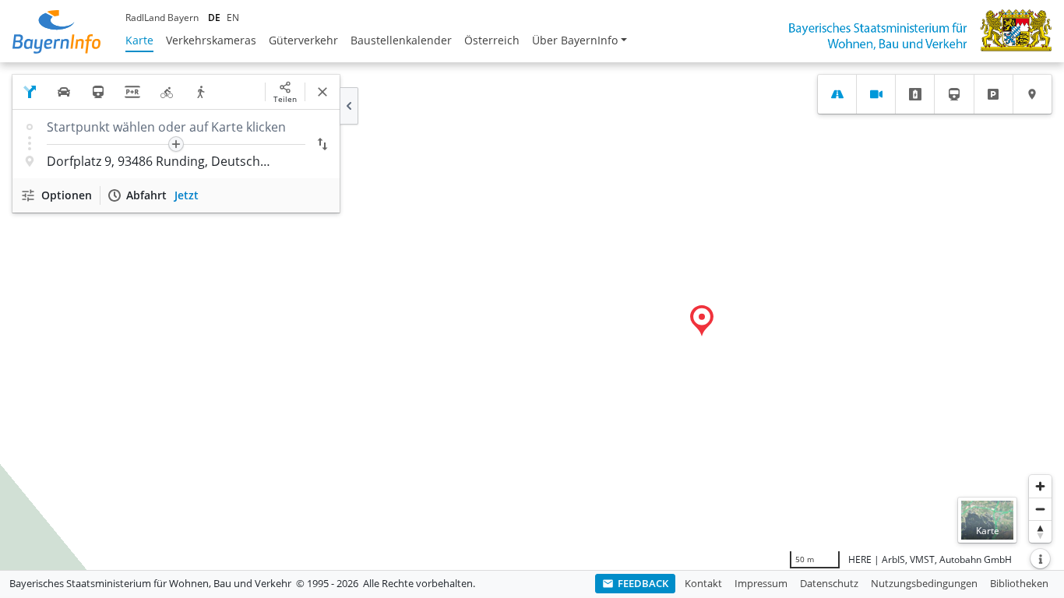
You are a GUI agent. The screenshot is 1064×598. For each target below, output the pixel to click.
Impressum (761, 583)
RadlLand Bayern (162, 17)
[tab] (837, 94)
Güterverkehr (303, 40)
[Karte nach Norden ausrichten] (1040, 531)
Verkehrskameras (211, 40)
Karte (139, 40)
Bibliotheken (1019, 583)
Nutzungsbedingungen (924, 583)
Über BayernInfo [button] (575, 40)
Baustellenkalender (401, 40)
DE (214, 17)
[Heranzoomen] (1040, 486)
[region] (532, 316)
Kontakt (703, 583)
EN (233, 17)
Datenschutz (829, 583)
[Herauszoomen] (1040, 509)
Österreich (492, 40)
